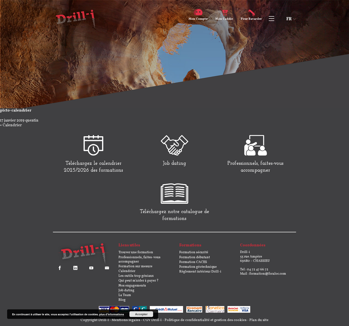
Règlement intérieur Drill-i (200, 271)
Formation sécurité (193, 252)
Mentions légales (126, 320)
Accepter (141, 314)
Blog (122, 300)
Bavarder (251, 19)
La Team (124, 295)
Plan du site (259, 320)
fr (289, 19)
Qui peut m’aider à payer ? (138, 280)
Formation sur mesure (135, 266)
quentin (31, 120)
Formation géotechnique (198, 267)
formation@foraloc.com (267, 274)
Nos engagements (132, 285)
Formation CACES (193, 262)
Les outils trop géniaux (136, 276)
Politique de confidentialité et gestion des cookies (205, 320)
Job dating (126, 290)
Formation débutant (194, 257)
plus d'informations (111, 314)
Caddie (224, 19)
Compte (198, 19)
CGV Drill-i (152, 320)
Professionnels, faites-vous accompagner (139, 259)
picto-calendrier (15, 110)
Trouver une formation (135, 252)
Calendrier (12, 125)
